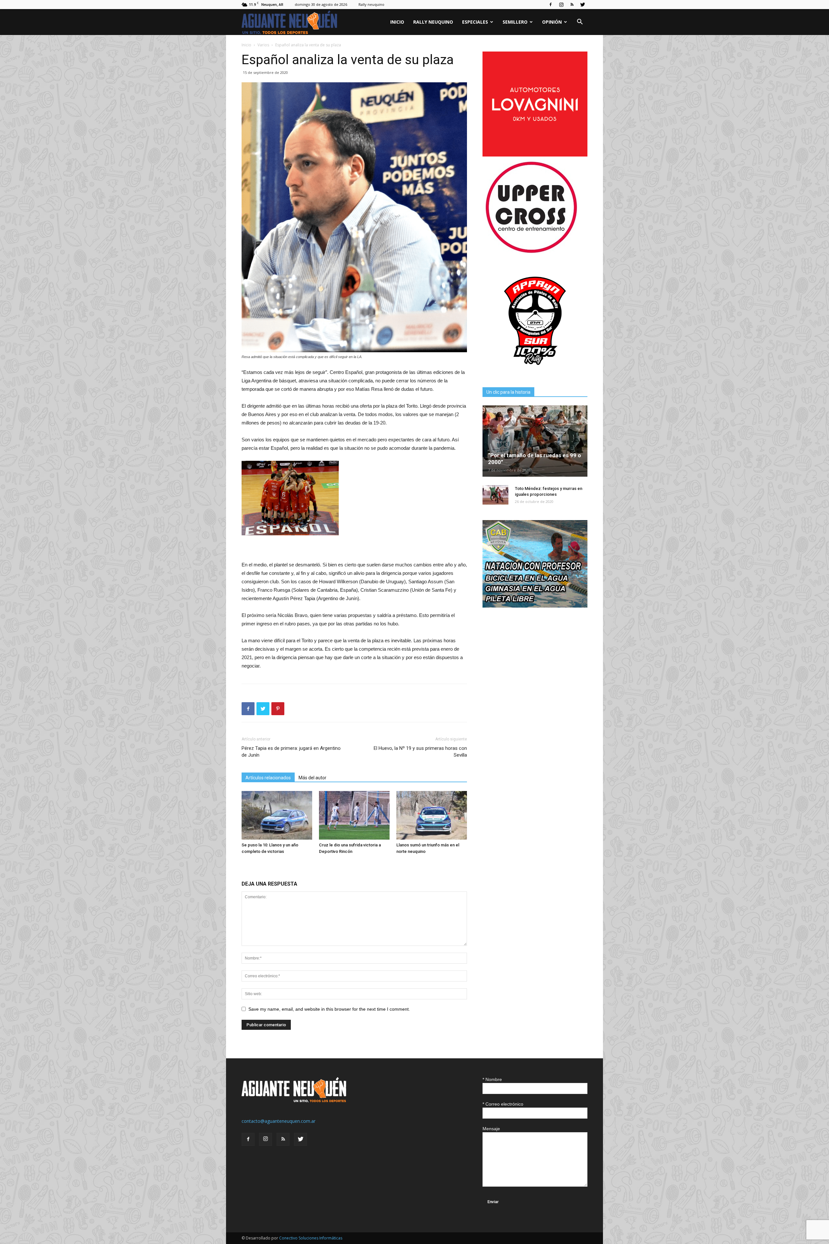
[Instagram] (561, 4)
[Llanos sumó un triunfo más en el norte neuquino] (431, 815)
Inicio (397, 22)
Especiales (475, 22)
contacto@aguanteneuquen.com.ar (278, 1121)
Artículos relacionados (268, 777)
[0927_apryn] (535, 371)
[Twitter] (582, 4)
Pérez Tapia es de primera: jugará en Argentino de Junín (291, 751)
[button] (579, 22)
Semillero (515, 22)
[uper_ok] (531, 253)
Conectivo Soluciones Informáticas (310, 1238)
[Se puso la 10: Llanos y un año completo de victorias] (277, 815)
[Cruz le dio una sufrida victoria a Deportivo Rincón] (354, 815)
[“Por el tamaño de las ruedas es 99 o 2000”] (535, 441)
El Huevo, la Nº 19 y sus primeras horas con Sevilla (420, 751)
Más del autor (312, 777)
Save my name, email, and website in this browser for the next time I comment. (329, 1009)
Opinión (552, 22)
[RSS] (572, 4)
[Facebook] (550, 4)
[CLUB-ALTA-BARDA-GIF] (535, 606)
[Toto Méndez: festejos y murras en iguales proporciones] (495, 495)
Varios (263, 45)
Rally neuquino (371, 4)
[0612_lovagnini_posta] (535, 155)
